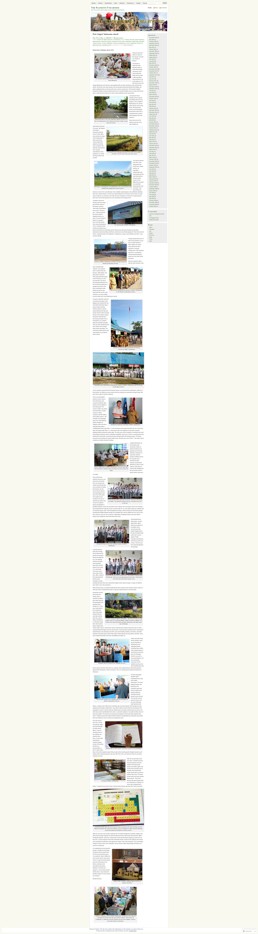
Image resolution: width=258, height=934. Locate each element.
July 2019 (151, 59)
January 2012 (152, 143)
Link (115, 3)
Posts (156, 7)
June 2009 (151, 194)
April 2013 (151, 120)
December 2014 (153, 96)
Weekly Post (152, 219)
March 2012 (152, 141)
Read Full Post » (97, 878)
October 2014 (152, 98)
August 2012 (152, 131)
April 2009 (151, 198)
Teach (145, 3)
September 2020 (153, 53)
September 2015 (153, 88)
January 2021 (152, 49)
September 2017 (153, 75)
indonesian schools (116, 41)
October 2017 (152, 73)
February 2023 (153, 41)
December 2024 (153, 37)
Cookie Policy (133, 931)
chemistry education (130, 39)
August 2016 (152, 84)
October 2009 (152, 186)
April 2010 (151, 175)
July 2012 (151, 133)
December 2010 (153, 161)
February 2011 (152, 159)
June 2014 (151, 102)
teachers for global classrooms (105, 39)
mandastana (128, 41)
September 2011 (153, 147)
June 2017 (151, 78)
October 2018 (152, 67)
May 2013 (151, 118)
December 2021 (153, 45)
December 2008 (153, 202)
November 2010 (153, 163)
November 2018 (153, 65)
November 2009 (153, 184)
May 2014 (151, 104)
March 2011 (152, 157)
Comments (164, 7)
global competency (139, 39)
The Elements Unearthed (105, 7)
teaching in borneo (106, 45)
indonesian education (106, 41)
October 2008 (152, 206)
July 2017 (151, 76)
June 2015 (151, 92)
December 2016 (153, 82)
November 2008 (153, 204)
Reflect (122, 3)
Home (94, 3)
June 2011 (151, 153)
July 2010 (151, 169)
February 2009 (153, 200)
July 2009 (151, 192)
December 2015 (153, 86)
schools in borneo (97, 43)
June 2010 (151, 171)
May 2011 (151, 155)
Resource (130, 3)
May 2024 (151, 39)
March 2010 (152, 177)
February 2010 (153, 179)
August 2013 (152, 114)
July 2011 (151, 151)
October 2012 (152, 127)
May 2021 (151, 47)
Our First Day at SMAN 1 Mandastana (108, 38)
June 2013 (151, 116)
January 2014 (152, 108)
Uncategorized (116, 39)
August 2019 (152, 57)
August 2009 (152, 190)
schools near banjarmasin (119, 43)
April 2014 (151, 106)
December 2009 (153, 182)
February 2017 (153, 80)
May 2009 (151, 196)
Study (138, 3)
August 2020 (152, 55)
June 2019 (151, 61)
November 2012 (153, 126)
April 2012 (151, 139)
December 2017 (153, 69)
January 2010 (152, 180)
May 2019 (151, 63)
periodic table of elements (138, 41)
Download (108, 3)
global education (97, 41)
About (100, 3)
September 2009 (153, 188)
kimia (123, 41)
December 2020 (153, 51)
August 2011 (152, 149)
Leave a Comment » (128, 45)
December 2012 (153, 124)
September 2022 (153, 43)
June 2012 (151, 135)
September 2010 (153, 167)
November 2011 (153, 145)
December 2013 (153, 110)
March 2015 (152, 94)
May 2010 (151, 173)
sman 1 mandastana (131, 43)
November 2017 (153, 71)
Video (150, 241)
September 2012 (153, 130)
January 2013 (152, 122)
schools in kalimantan (107, 43)
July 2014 (151, 100)
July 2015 (151, 90)
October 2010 (152, 165)
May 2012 (151, 137)
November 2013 (153, 112)
